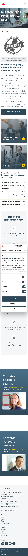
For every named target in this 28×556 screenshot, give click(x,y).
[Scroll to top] (25, 553)
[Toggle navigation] (25, 4)
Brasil (2, 515)
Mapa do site (3, 554)
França (3, 519)
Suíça (2, 532)
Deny (14, 308)
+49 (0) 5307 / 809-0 (11, 502)
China (2, 517)
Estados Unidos (5, 536)
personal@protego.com (16, 387)
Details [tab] (11, 250)
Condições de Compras (18, 551)
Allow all (14, 298)
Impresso (3, 549)
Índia (2, 521)
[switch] (24, 282)
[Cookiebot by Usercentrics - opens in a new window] (16, 246)
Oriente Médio (5, 523)
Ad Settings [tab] (18, 250)
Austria (3, 527)
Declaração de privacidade (6, 551)
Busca (10, 554)
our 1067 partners (11, 258)
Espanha (3, 529)
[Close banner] (25, 246)
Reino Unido (4, 534)
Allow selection (14, 303)
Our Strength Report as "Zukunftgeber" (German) (13, 112)
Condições (9, 549)
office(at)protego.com (12, 506)
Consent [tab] (4, 250)
